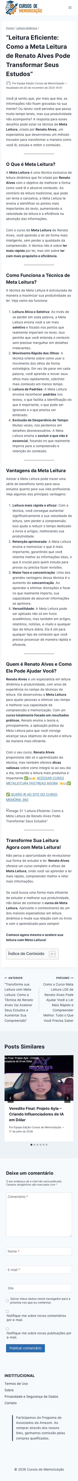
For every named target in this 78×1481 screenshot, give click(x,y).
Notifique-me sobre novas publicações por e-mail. (39, 1335)
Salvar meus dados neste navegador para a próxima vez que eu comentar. (40, 1300)
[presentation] (39, 1078)
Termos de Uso (16, 1384)
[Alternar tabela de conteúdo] (50, 954)
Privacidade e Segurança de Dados (31, 1396)
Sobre (9, 1390)
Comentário (18, 1197)
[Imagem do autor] (8, 83)
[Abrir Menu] (69, 7)
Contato (11, 1403)
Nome (14, 1251)
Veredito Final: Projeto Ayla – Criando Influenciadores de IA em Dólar (36, 1114)
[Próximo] (67, 1098)
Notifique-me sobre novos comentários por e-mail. (36, 1318)
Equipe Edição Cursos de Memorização (40, 83)
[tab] (31, 1145)
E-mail (14, 1270)
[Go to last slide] (11, 1098)
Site (11, 1288)
